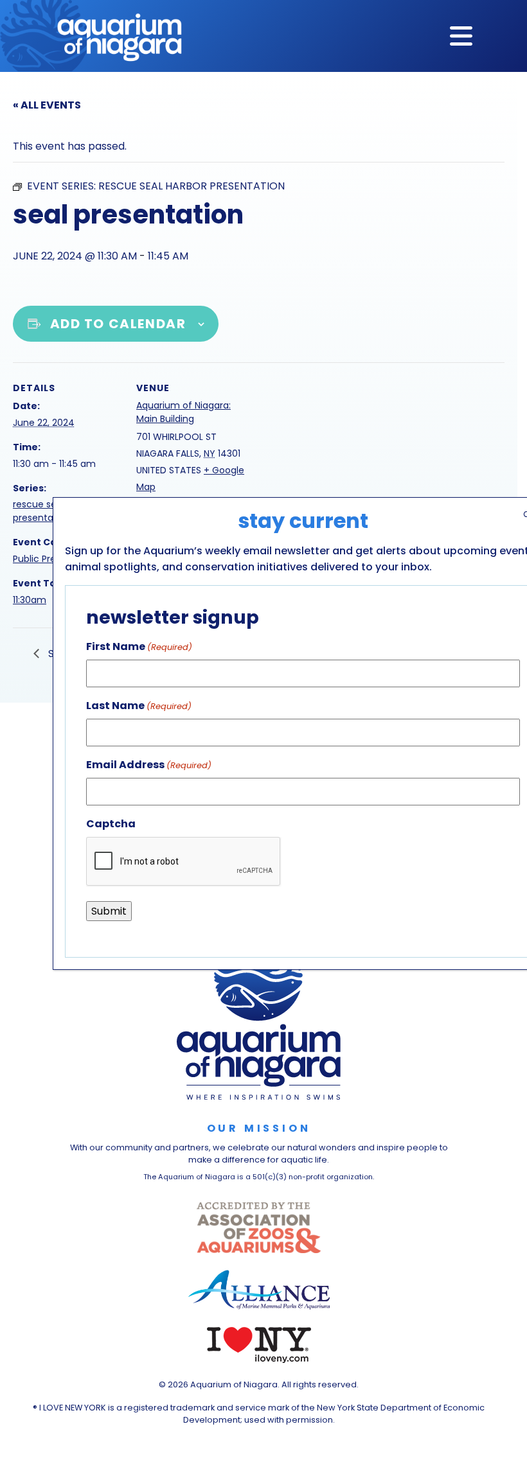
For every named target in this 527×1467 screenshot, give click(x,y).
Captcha (111, 823)
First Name (139, 646)
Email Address (148, 764)
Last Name (139, 705)
